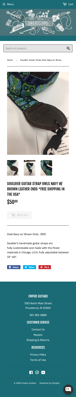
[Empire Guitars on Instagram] (37, 373)
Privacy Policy (38, 355)
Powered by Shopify (50, 383)
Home (10, 60)
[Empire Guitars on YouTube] (43, 373)
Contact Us (38, 330)
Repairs (38, 335)
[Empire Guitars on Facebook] (31, 373)
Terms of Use (38, 360)
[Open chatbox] (68, 390)
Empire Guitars (28, 383)
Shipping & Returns (38, 340)
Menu (10, 4)
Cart (70, 4)
